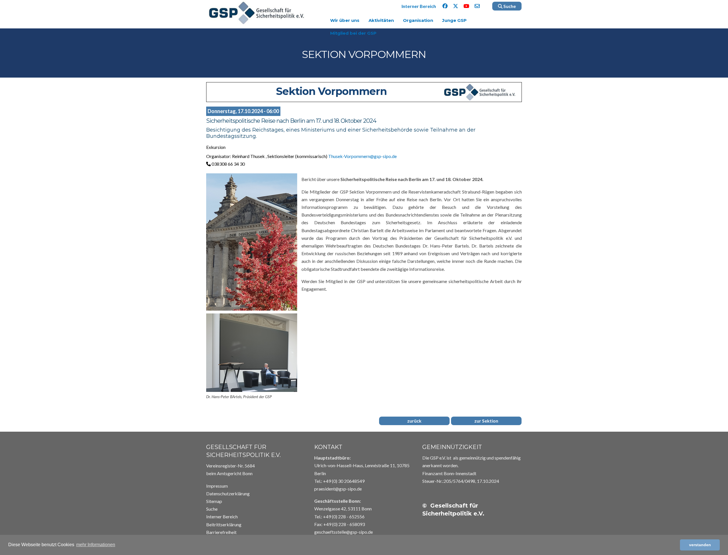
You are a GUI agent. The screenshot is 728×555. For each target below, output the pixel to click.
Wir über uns (344, 20)
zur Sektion (486, 420)
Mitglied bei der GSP (353, 33)
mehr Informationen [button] (95, 544)
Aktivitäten (381, 20)
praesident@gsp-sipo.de (338, 488)
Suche (509, 6)
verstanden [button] (700, 544)
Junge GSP (454, 20)
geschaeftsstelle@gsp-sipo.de (343, 532)
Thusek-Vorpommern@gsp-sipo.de (362, 156)
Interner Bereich (419, 6)
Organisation (418, 20)
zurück (414, 420)
